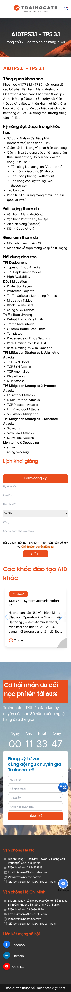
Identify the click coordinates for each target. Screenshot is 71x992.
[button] (43, 617)
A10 (63, 42)
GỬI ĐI (35, 554)
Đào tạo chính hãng (40, 42)
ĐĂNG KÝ (35, 816)
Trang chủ (13, 42)
